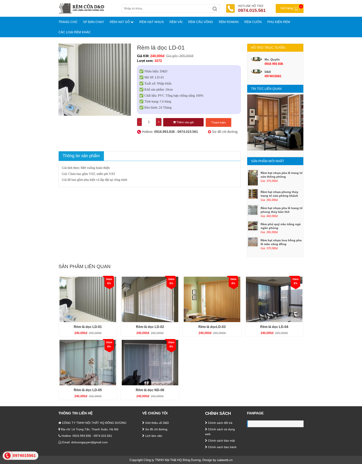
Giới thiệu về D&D (156, 422)
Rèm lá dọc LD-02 (150, 327)
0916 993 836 (274, 64)
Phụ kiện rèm (278, 22)
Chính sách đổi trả (219, 422)
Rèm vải (175, 22)
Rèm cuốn (253, 22)
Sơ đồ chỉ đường (224, 132)
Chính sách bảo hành (222, 447)
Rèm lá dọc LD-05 (88, 390)
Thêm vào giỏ (185, 122)
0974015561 (273, 76)
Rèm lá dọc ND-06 (150, 390)
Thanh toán (218, 122)
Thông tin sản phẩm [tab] (81, 155)
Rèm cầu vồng (200, 22)
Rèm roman (229, 22)
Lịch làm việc (153, 435)
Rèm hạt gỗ (120, 22)
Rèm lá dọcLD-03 (212, 327)
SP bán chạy (93, 22)
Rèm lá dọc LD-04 (274, 327)
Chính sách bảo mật (221, 440)
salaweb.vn (225, 460)
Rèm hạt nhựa (151, 22)
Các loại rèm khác (74, 32)
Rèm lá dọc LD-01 (88, 327)
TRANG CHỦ (67, 22)
